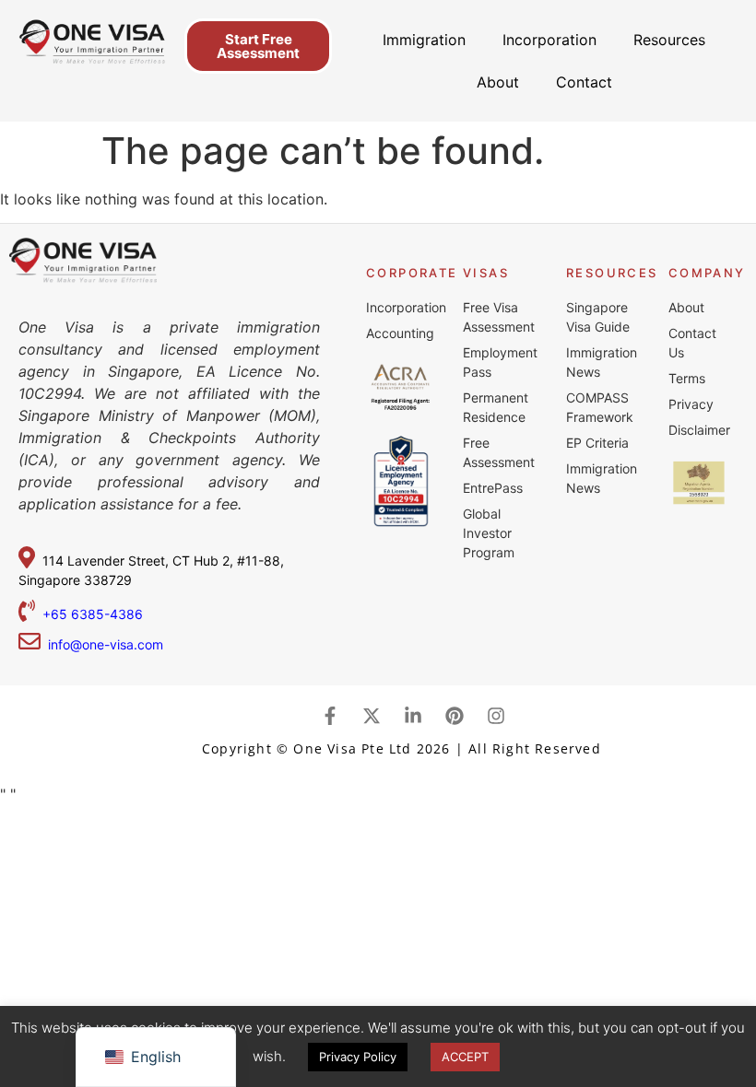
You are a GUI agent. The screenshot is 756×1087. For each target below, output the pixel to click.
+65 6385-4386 (94, 614)
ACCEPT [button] (465, 1056)
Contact (584, 82)
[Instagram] (496, 715)
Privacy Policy (357, 1056)
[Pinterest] (454, 715)
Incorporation (549, 39)
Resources (669, 39)
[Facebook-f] (330, 715)
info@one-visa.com (102, 644)
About (498, 82)
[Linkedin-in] (413, 715)
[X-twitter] (371, 715)
